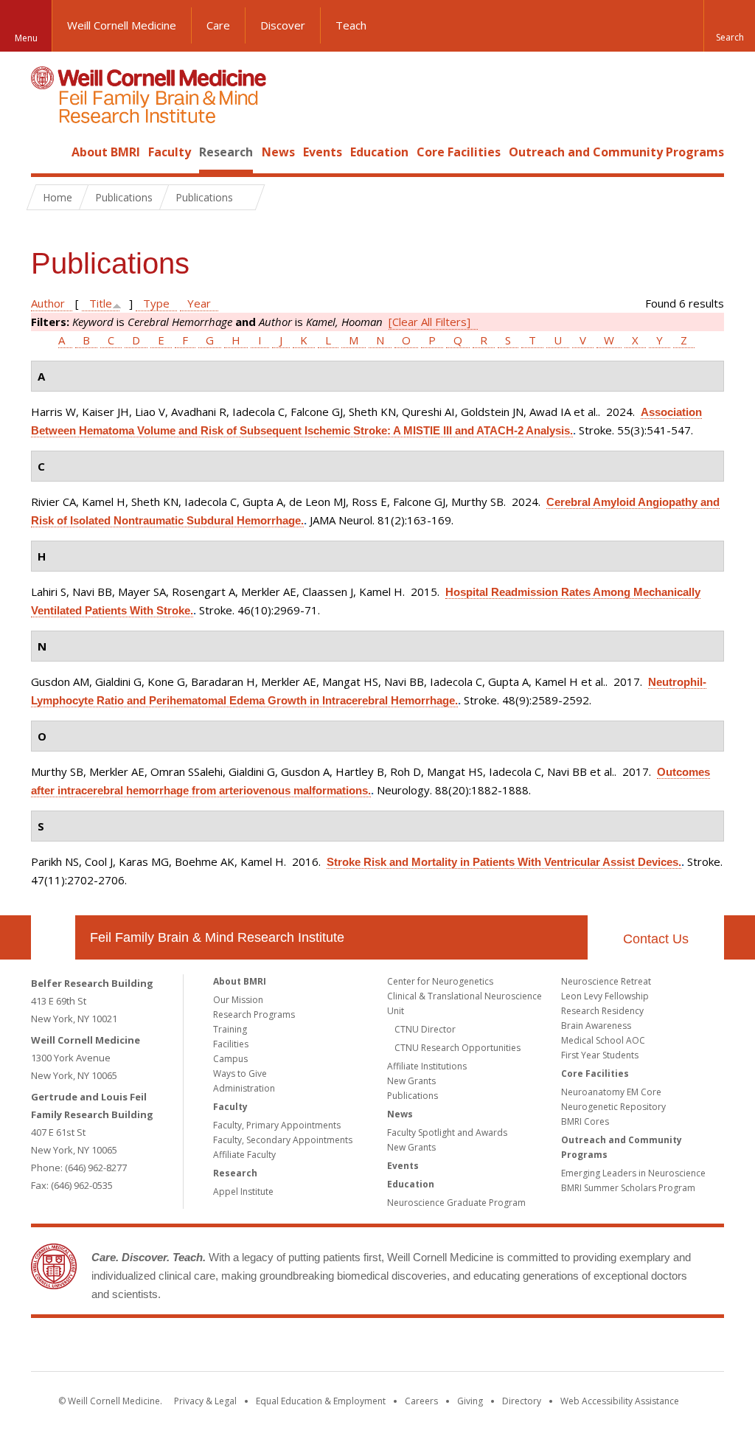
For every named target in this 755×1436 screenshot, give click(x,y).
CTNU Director (425, 1029)
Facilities (230, 1044)
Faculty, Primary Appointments (277, 1125)
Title (100, 303)
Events (322, 152)
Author (48, 303)
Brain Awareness (596, 1025)
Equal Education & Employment (321, 1401)
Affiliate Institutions (427, 1066)
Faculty (169, 152)
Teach (350, 25)
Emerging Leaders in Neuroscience (633, 1173)
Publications (412, 1095)
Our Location (53, 937)
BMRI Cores (585, 1121)
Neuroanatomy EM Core (611, 1092)
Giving (470, 1401)
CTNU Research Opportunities (457, 1047)
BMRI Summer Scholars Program (628, 1188)
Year (199, 303)
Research (226, 152)
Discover (282, 25)
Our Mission (238, 999)
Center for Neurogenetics (440, 981)
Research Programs (254, 1014)
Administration (244, 1088)
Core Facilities (459, 152)
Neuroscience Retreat (606, 981)
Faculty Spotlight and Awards (447, 1132)
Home (47, 152)
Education (379, 152)
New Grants (411, 1081)
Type (156, 303)
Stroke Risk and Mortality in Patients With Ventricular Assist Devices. (504, 862)
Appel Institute (243, 1191)
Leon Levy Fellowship (605, 996)
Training (230, 1029)
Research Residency (602, 1011)
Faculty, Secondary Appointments (282, 1140)
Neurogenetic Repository (613, 1106)
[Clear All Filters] (429, 321)
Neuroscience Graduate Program (456, 1202)
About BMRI (106, 152)
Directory (521, 1401)
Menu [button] (26, 38)
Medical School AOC (603, 1040)
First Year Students (600, 1055)
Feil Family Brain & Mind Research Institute (217, 937)
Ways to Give (240, 1073)
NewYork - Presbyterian (501, 1347)
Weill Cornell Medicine (121, 25)
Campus (230, 1058)
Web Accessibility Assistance (619, 1401)
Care (218, 25)
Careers (421, 1401)
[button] (729, 26)
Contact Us (656, 939)
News (278, 152)
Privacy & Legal (205, 1401)
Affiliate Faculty (244, 1154)
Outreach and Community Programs (616, 152)
